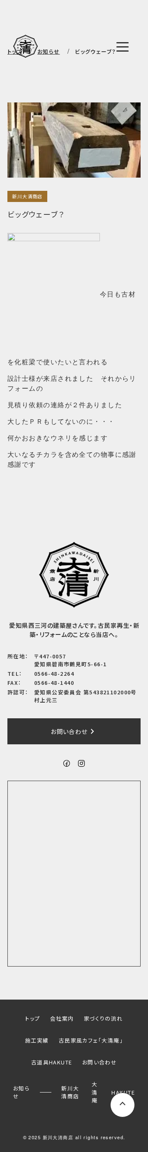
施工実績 (37, 1040)
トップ (32, 1018)
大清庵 (94, 1092)
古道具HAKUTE (51, 1062)
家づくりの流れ (103, 1018)
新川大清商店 (27, 196)
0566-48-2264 (54, 673)
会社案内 (62, 1018)
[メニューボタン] (122, 47)
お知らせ (21, 1092)
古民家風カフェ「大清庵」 (91, 1040)
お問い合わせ (74, 731)
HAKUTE (123, 1092)
